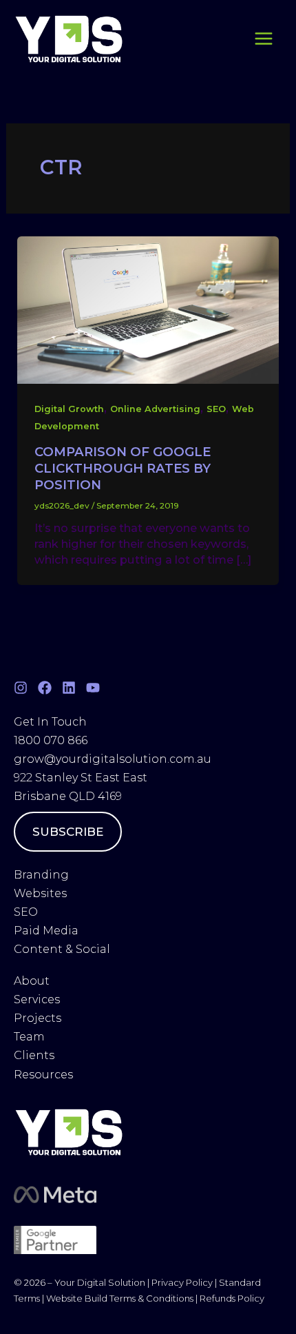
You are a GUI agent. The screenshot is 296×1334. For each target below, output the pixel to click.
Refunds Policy (232, 1298)
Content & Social (62, 949)
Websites (40, 893)
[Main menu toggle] (263, 39)
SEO (216, 409)
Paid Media (46, 930)
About (33, 980)
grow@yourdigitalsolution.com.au (112, 759)
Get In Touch (50, 721)
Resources (43, 1074)
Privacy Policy (182, 1282)
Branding (41, 874)
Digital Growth (69, 409)
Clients (34, 1055)
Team (30, 1036)
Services (37, 999)
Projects (37, 1018)
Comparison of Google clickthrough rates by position (122, 468)
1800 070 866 (50, 740)
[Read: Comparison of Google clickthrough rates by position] (147, 309)
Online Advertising (155, 409)
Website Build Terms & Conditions (120, 1298)
